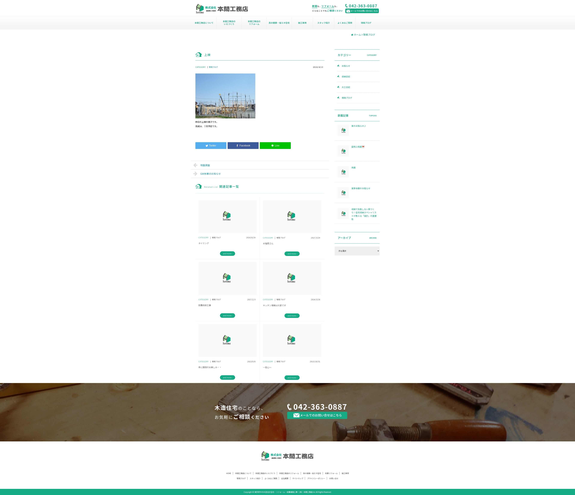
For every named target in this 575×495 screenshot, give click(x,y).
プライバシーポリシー (316, 478)
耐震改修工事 (204, 305)
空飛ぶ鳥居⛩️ (357, 146)
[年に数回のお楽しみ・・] (227, 340)
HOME (228, 473)
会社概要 (284, 478)
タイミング (203, 243)
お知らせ (346, 65)
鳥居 (353, 167)
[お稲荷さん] (292, 216)
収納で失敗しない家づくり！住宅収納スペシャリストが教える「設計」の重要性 (364, 214)
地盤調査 (205, 165)
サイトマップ (297, 478)
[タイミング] (227, 216)
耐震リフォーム (331, 473)
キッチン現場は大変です (274, 305)
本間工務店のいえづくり (229, 22)
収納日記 (346, 76)
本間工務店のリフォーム (254, 22)
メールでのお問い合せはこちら (321, 415)
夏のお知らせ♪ (358, 125)
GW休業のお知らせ (210, 173)
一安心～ (267, 367)
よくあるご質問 (345, 22)
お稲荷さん (268, 243)
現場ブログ (366, 22)
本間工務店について (204, 22)
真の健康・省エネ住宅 (279, 22)
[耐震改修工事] (227, 278)
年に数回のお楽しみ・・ (209, 367)
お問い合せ (333, 478)
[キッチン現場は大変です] (292, 278)
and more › (227, 253)
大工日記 (346, 87)
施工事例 (302, 22)
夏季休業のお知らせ (360, 188)
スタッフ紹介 (323, 22)
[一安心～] (292, 340)
